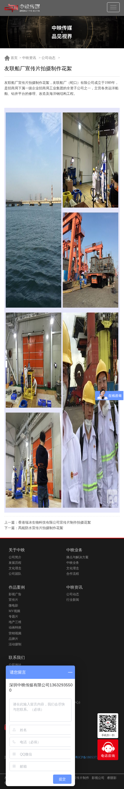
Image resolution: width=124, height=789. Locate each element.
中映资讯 (29, 58)
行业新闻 (72, 599)
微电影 (13, 605)
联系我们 (17, 657)
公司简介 (15, 557)
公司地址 (15, 664)
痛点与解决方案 (77, 557)
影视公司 (98, 777)
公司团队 (15, 573)
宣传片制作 (81, 777)
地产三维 (15, 622)
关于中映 (17, 550)
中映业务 (74, 550)
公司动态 (48, 58)
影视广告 (15, 594)
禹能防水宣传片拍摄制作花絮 (40, 528)
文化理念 (15, 568)
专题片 (13, 616)
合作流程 (72, 573)
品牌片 (13, 638)
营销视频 (15, 633)
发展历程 (15, 562)
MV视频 (14, 611)
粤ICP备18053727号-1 (90, 757)
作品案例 (17, 587)
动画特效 (15, 627)
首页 (14, 58)
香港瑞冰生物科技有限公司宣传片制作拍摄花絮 (54, 522)
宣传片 (13, 599)
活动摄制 (15, 644)
